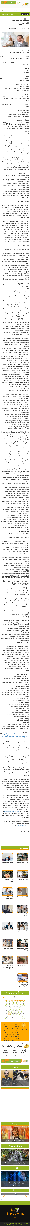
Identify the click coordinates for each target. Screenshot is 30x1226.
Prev (3, 1077)
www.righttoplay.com (22, 825)
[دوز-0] (11, 4)
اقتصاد (14, 1168)
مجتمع (15, 1067)
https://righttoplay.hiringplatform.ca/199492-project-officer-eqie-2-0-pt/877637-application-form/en (15, 736)
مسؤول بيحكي (14, 1146)
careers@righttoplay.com (11, 811)
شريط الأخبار (24, 14)
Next (26, 1077)
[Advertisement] (15, 1104)
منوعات (14, 1190)
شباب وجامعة (14, 1123)
